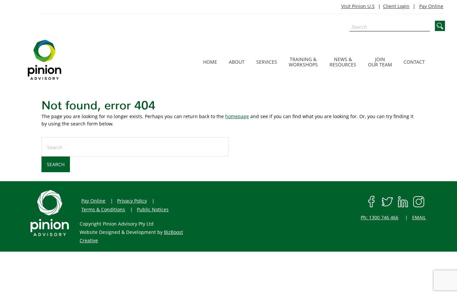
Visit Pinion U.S (358, 6)
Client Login (396, 6)
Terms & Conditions (103, 209)
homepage (237, 116)
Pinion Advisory (62, 60)
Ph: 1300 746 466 (379, 217)
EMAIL (419, 217)
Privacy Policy (132, 201)
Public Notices (153, 209)
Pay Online (431, 6)
